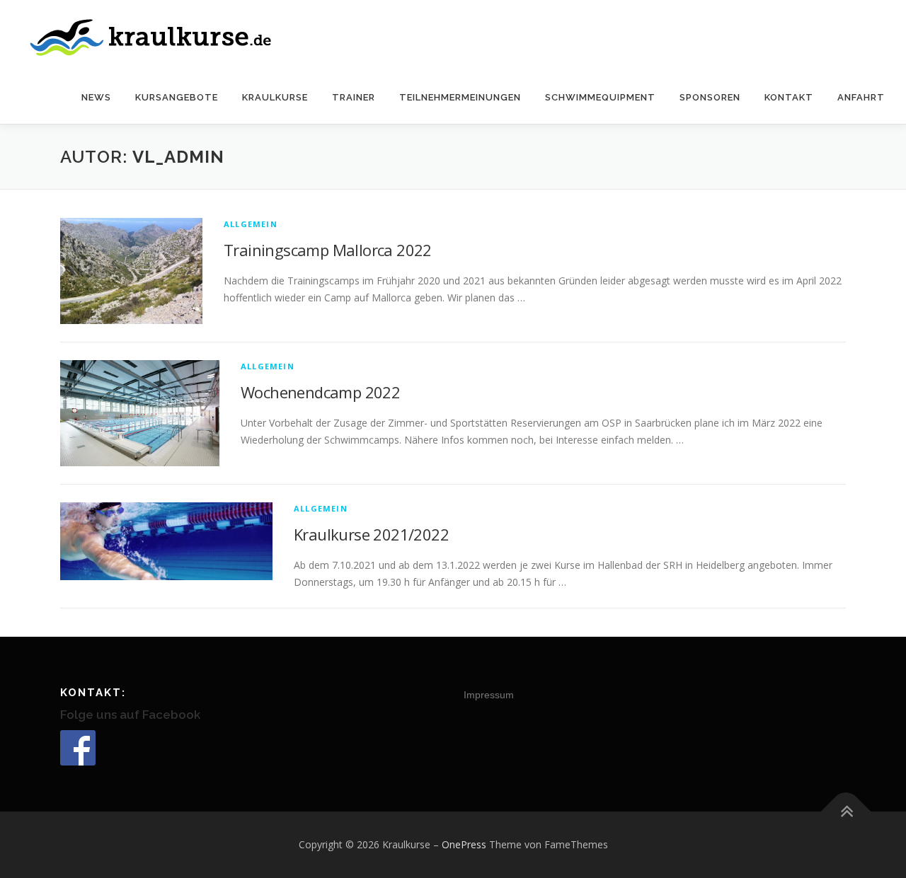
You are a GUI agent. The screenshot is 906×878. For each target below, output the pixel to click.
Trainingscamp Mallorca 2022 (328, 249)
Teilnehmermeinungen (460, 97)
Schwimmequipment (600, 97)
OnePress (464, 844)
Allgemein (250, 224)
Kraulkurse (275, 97)
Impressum (489, 694)
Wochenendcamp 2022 (320, 392)
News (96, 97)
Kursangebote (176, 97)
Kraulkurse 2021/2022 (371, 534)
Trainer (353, 97)
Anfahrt (861, 97)
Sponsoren (710, 97)
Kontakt (788, 97)
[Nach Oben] (846, 812)
